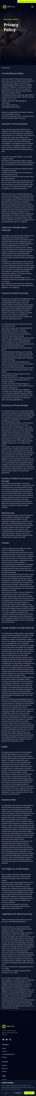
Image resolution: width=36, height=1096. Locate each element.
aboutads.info (14, 620)
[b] (31, 781)
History (4, 1071)
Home (4, 1048)
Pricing (4, 1057)
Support (4, 1065)
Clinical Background (8, 1054)
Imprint (4, 1079)
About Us (5, 1068)
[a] (23, 466)
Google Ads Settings (10, 737)
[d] (23, 839)
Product (4, 1051)
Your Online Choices (8, 622)
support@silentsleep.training (11, 107)
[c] (19, 793)
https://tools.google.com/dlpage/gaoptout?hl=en (17, 699)
